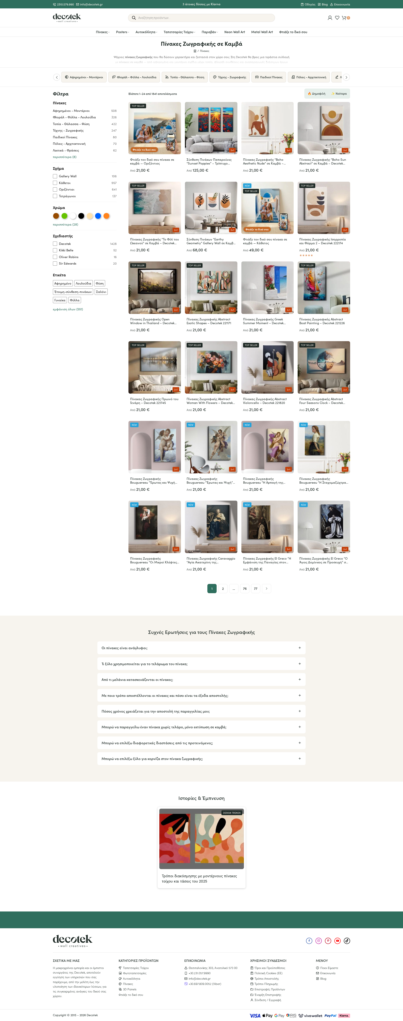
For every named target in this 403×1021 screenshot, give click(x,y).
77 (255, 588)
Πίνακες (102, 31)
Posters (121, 31)
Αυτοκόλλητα (145, 31)
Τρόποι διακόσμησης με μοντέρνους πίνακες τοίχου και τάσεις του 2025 (199, 878)
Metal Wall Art (262, 31)
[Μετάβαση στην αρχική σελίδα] (67, 17)
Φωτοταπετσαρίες (135, 973)
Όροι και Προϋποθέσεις (270, 967)
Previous (56, 77)
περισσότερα (64, 157)
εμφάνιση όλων (68, 309)
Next (346, 77)
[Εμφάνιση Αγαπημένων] (337, 18)
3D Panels (129, 989)
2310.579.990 (65, 4)
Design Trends (232, 812)
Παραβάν (209, 31)
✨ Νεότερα (339, 93)
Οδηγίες (310, 4)
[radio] (56, 216)
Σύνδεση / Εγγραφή (268, 1000)
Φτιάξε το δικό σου (293, 31)
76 (245, 588)
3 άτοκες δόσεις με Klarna (201, 4)
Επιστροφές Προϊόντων (270, 989)
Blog (325, 4)
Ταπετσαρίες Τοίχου (178, 31)
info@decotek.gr (91, 4)
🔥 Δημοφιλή (316, 93)
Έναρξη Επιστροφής (268, 994)
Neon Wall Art (234, 31)
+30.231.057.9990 (200, 973)
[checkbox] (85, 176)
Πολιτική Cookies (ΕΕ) (269, 973)
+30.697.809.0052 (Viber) (205, 984)
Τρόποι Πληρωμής (266, 984)
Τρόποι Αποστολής (267, 978)
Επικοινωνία (342, 4)
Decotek (92, 1015)
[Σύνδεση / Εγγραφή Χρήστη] (330, 18)
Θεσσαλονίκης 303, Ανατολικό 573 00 (213, 967)
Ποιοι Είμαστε (329, 967)
